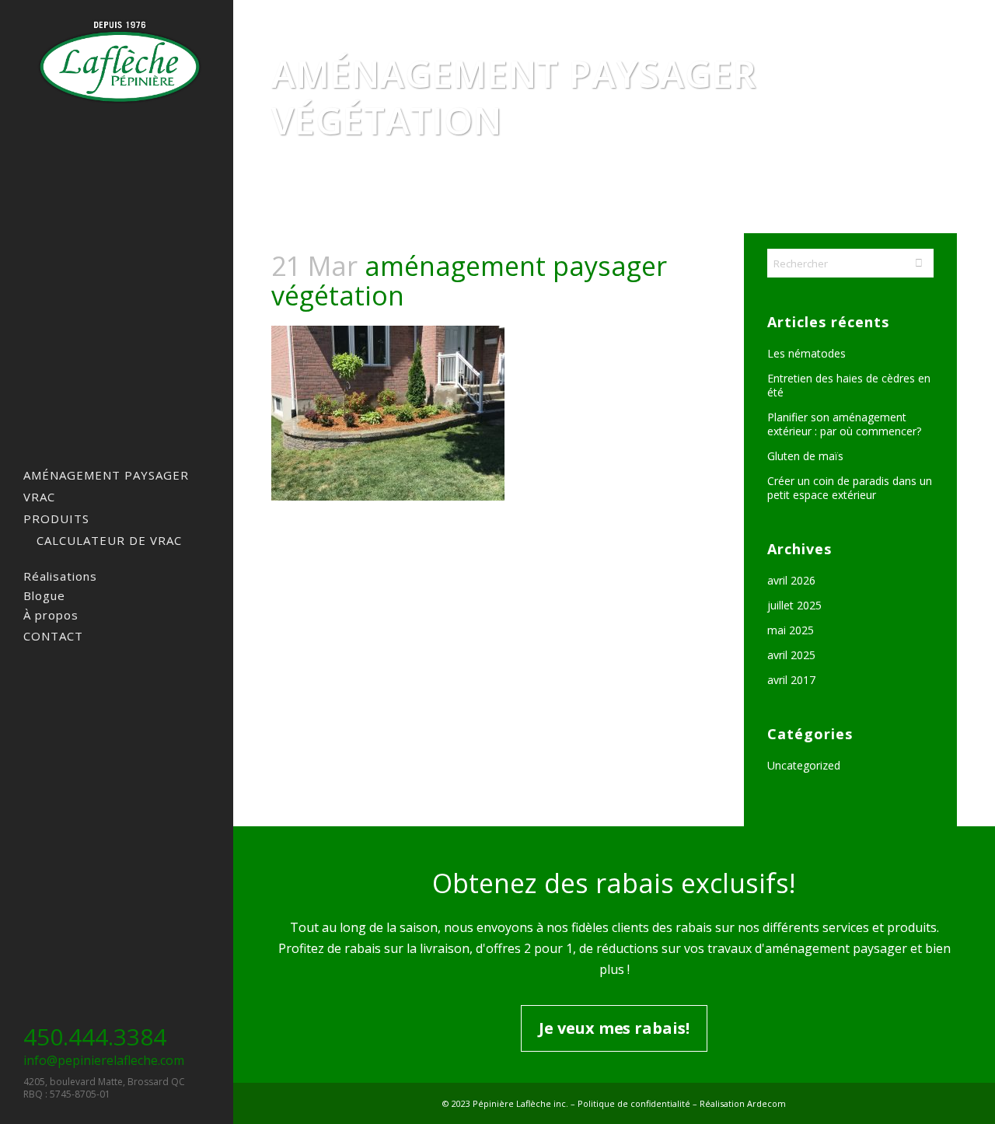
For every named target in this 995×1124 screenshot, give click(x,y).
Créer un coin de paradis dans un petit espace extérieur (849, 487)
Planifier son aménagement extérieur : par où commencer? (844, 424)
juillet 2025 (794, 605)
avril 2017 (791, 679)
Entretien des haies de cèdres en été (848, 385)
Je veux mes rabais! (614, 1028)
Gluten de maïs (805, 456)
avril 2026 (791, 580)
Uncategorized (803, 765)
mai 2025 (790, 630)
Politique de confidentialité (634, 1103)
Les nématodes (806, 353)
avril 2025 (791, 655)
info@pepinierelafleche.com (103, 1060)
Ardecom (766, 1103)
